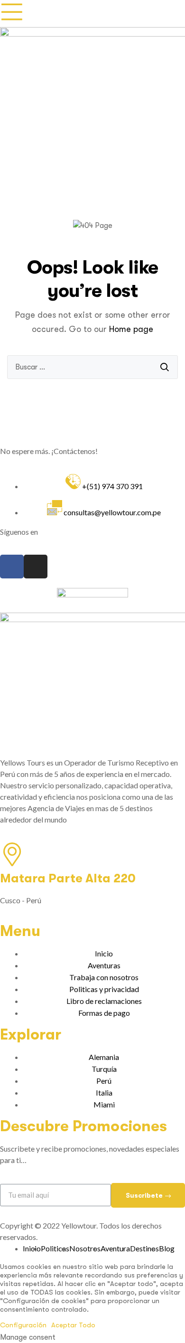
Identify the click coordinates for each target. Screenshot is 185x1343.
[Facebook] (12, 566)
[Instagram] (35, 566)
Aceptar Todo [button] (73, 1325)
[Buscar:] (92, 367)
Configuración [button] (23, 1325)
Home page (131, 329)
